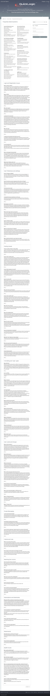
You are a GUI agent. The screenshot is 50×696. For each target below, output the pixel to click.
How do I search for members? (22, 55)
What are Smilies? (6, 72)
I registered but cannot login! (8, 30)
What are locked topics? (7, 77)
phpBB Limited (6, 652)
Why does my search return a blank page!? (22, 54)
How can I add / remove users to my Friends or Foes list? (22, 48)
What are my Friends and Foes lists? (22, 46)
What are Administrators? (21, 27)
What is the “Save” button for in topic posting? (9, 65)
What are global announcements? (9, 74)
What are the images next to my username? (9, 46)
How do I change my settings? (8, 39)
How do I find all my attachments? (22, 69)
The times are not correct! (8, 42)
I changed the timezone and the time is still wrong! (10, 44)
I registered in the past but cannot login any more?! (10, 33)
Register (36, 25)
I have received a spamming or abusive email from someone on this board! (23, 43)
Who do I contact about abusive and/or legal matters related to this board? (23, 75)
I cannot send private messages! (22, 39)
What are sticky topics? (7, 76)
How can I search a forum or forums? (23, 51)
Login (33, 25)
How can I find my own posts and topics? (23, 56)
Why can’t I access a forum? (8, 60)
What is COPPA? (6, 28)
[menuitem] (7, 1)
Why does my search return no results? (23, 52)
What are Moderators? (20, 28)
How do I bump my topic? (8, 67)
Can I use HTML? (6, 71)
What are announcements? (8, 75)
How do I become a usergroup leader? (23, 32)
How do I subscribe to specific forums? (23, 63)
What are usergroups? (20, 29)
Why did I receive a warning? (8, 62)
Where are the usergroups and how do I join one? (23, 31)
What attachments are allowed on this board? (23, 68)
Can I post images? (7, 73)
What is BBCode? (6, 70)
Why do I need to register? (8, 27)
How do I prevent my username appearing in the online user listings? (9, 41)
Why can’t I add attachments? (8, 61)
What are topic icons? (7, 78)
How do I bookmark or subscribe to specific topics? (22, 62)
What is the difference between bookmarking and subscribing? (22, 60)
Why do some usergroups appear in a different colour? (23, 33)
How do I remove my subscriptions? (22, 64)
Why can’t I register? (7, 29)
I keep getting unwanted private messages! (22, 41)
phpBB (22, 207)
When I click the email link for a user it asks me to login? (9, 50)
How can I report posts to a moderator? (10, 63)
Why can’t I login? (6, 31)
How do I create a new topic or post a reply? (9, 54)
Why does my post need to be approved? (10, 66)
